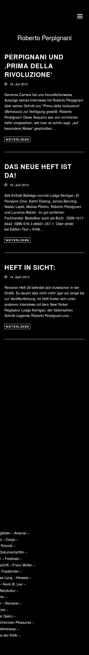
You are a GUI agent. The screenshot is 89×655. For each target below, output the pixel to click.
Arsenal (20, 532)
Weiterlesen (17, 139)
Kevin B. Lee (12, 584)
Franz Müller (22, 564)
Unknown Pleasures (15, 622)
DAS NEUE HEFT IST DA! (38, 171)
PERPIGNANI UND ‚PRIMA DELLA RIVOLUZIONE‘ (34, 65)
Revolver (12, 603)
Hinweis (22, 577)
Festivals (12, 558)
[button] (81, 16)
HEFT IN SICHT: (30, 267)
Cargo (10, 539)
